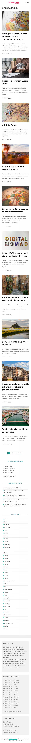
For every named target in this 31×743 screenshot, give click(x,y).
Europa (6, 553)
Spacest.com (7, 615)
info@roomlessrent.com (10, 732)
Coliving (6, 536)
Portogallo (7, 598)
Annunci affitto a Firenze (11, 680)
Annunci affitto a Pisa (9, 707)
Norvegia (6, 592)
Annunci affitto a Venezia (11, 695)
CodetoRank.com (13, 739)
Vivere (6, 629)
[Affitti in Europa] (15, 122)
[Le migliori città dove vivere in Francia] (15, 339)
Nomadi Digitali (8, 589)
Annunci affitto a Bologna (11, 682)
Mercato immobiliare (9, 581)
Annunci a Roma (8, 472)
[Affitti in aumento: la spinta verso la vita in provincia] (15, 294)
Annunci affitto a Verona (10, 705)
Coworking (7, 544)
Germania (6, 558)
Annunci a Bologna (9, 468)
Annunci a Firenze (8, 466)
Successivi (19, 453)
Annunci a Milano (8, 470)
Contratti (6, 541)
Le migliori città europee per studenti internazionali (15, 210)
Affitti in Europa (9, 125)
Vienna (6, 626)
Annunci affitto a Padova (10, 689)
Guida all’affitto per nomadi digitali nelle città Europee (15, 254)
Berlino (6, 533)
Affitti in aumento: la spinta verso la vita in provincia (15, 299)
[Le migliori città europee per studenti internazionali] (15, 206)
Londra (6, 575)
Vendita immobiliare (9, 623)
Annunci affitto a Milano (10, 685)
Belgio (5, 530)
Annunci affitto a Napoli (10, 693)
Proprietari (7, 601)
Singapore (6, 612)
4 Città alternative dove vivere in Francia (13, 168)
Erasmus (6, 550)
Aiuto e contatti (8, 724)
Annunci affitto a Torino (10, 691)
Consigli (6, 539)
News (5, 587)
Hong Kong (7, 561)
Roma (5, 609)
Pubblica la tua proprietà (11, 726)
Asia (5, 522)
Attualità (6, 524)
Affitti (5, 519)
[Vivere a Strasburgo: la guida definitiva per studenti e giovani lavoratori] (15, 381)
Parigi (5, 595)
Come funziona (7, 722)
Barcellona (7, 527)
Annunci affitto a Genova (10, 699)
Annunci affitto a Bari (9, 701)
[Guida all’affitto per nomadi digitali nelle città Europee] (15, 250)
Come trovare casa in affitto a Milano (13, 488)
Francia (6, 555)
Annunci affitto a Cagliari (11, 697)
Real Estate (7, 603)
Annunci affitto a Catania (11, 703)
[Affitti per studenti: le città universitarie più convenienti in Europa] (15, 30)
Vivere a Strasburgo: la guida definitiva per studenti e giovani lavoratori (15, 387)
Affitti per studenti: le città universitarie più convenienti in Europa (14, 37)
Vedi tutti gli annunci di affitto (12, 712)
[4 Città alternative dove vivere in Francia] (15, 163)
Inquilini (6, 564)
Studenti (6, 620)
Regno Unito (7, 606)
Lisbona (6, 572)
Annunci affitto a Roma (10, 687)
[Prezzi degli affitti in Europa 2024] (15, 78)
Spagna (6, 618)
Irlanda (6, 567)
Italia (5, 570)
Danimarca (7, 547)
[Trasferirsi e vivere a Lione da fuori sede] (15, 426)
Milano (5, 584)
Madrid (6, 578)
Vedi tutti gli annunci (9, 477)
